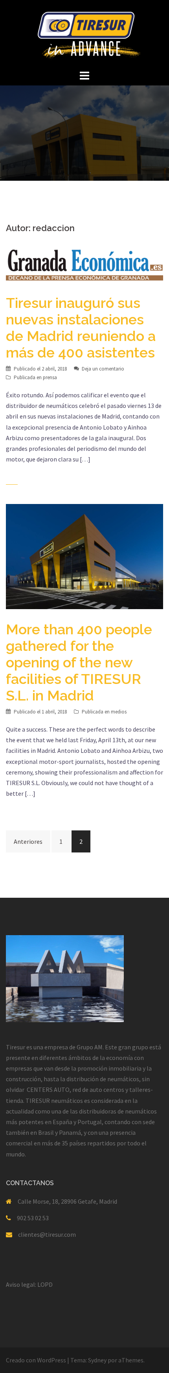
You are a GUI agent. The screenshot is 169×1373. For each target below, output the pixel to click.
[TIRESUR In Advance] (84, 33)
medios (119, 711)
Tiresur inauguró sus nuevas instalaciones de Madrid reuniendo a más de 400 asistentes (81, 328)
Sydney (97, 1360)
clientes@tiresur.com (47, 1234)
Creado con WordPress (36, 1360)
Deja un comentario (103, 368)
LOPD (45, 1284)
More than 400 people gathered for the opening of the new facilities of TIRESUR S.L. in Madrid (79, 662)
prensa (50, 377)
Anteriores (28, 841)
